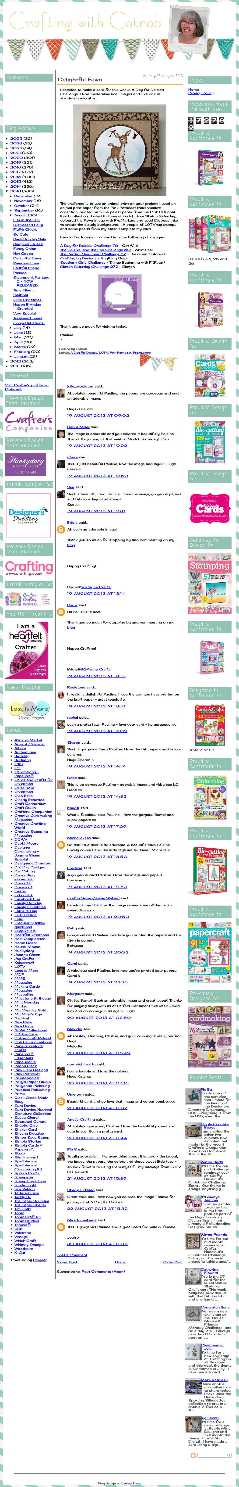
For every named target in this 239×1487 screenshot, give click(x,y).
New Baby (23, 1022)
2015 (16, 181)
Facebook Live (27, 899)
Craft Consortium (30, 804)
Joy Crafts (24, 958)
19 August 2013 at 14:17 (96, 766)
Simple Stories (27, 1141)
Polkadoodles (26, 1078)
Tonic (19, 1213)
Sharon (73, 742)
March (20, 347)
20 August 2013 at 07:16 (98, 1083)
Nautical (21, 1018)
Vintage (21, 1237)
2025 (17, 138)
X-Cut (19, 1252)
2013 (16, 191)
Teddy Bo (22, 1197)
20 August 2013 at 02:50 (99, 1018)
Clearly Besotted (29, 800)
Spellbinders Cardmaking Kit (28, 1167)
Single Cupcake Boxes (215, 1125)
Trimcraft (22, 1225)
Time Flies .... (24, 290)
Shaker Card (25, 1129)
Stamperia (23, 1177)
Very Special (24, 313)
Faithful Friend (26, 268)
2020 (17, 158)
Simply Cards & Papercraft (28, 1147)
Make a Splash (214, 1380)
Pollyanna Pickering (32, 1086)
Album (20, 748)
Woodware (23, 1249)
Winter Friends (214, 1234)
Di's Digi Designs (29, 867)
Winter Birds (212, 1162)
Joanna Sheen (27, 955)
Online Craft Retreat (32, 1038)
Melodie (74, 1029)
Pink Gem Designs (31, 1070)
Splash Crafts (27, 1173)
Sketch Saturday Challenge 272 (89, 267)
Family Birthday (28, 903)
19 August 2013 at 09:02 (98, 415)
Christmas (23, 792)
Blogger (40, 1260)
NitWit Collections (30, 1030)
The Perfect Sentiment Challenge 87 (93, 254)
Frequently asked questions (29, 925)
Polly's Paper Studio (32, 1082)
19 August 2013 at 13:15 (96, 676)
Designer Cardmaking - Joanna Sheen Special (27, 853)
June (19, 332)
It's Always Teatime (210, 1198)
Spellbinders (25, 1161)
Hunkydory (24, 951)
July (18, 328)
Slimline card (26, 1157)
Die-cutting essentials (24, 877)
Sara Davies (25, 1105)
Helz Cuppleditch (29, 939)
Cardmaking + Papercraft (26, 774)
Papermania (25, 1062)
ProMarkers (142, 352)
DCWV (20, 839)
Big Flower (210, 1418)
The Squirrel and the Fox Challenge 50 (95, 250)
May (19, 337)
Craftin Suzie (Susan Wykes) (93, 898)
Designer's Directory (32, 863)
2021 (16, 153)
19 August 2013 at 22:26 (97, 982)
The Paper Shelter (30, 1205)
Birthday (21, 756)
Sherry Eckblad (81, 1190)
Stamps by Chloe (30, 1181)
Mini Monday (26, 1002)
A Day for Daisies (83, 352)
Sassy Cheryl (26, 1117)
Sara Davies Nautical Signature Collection (33, 1111)
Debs (72, 778)
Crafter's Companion (33, 811)
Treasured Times (27, 318)
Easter (20, 891)
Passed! (20, 273)
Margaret (75, 994)
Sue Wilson (24, 1189)
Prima (19, 1094)
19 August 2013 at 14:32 (97, 796)
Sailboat (20, 295)
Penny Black (25, 1066)
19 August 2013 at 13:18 (96, 706)
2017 (16, 172)
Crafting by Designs (78, 258)
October (22, 206)
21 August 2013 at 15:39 (97, 1178)
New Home (24, 1026)
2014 (16, 186)
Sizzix (19, 1153)
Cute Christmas (27, 300)
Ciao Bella (23, 796)
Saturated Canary (30, 1121)
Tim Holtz (22, 1209)
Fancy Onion (24, 249)
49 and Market (28, 740)
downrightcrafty (81, 1064)
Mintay (20, 1006)
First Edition (25, 915)
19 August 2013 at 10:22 (97, 446)
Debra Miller (78, 427)
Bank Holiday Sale (29, 239)
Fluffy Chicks (25, 229)
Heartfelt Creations (31, 935)
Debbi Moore (26, 843)
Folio (18, 919)
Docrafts (22, 883)
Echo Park (23, 895)
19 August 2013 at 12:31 (96, 511)
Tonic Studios (26, 1221)
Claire (72, 457)
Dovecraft (23, 887)
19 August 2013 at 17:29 (97, 826)
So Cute (20, 234)
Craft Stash (25, 808)
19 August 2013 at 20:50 (98, 917)
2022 (16, 148)
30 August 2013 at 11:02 (97, 1244)
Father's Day (25, 911)
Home (120, 1262)
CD (17, 768)
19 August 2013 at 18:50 (97, 857)
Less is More (26, 970)
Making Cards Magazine (27, 988)
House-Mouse (27, 947)
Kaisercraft (24, 962)
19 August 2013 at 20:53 (98, 952)
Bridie (72, 522)
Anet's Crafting (81, 1119)
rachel (72, 717)
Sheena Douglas (29, 1133)
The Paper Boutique (31, 1201)
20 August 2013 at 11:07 (97, 1108)
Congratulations (215, 1307)
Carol (72, 963)
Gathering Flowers (209, 1271)
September (24, 210)
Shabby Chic (26, 1125)
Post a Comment (72, 1255)
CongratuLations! (29, 323)
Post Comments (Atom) (103, 1271)
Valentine (22, 1233)
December (24, 196)
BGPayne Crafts (96, 587)
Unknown (75, 1094)
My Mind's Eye (28, 1014)
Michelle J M (79, 838)
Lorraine (74, 868)
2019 (16, 162)
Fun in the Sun (26, 220)
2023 (16, 143)
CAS (18, 764)
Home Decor (25, 943)
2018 (16, 167)
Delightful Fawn (27, 258)
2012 (16, 361)
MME (19, 978)
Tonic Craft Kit (27, 1217)
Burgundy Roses (28, 244)
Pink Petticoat (27, 1074)
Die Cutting (24, 871)
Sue (70, 487)
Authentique (25, 752)
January (22, 356)
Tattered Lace (26, 1193)
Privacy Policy (201, 93)
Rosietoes (76, 687)
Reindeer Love (26, 263)
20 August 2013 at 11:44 (97, 1138)
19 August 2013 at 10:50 (97, 476)
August (21, 215)
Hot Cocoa (23, 253)
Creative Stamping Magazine (31, 833)
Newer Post (67, 1262)
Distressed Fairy (28, 225)
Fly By (206, 1089)
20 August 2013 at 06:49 (98, 1053)
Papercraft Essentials (24, 1056)
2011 (15, 366)
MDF (19, 974)
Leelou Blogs (131, 1483)
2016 (16, 177)
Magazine (23, 982)
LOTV (19, 966)
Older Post (173, 1262)
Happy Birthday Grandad (27, 306)
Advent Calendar (29, 744)
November (24, 201)
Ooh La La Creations (33, 1042)
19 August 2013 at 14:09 (97, 731)
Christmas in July (212, 1346)
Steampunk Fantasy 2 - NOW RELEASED (31, 281)
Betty (72, 928)
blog (71, 545)
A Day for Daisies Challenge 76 (89, 245)
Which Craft (25, 1241)
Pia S (72, 1149)
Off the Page (26, 1034)
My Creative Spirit (31, 1010)
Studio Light (25, 1185)
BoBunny (22, 760)
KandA (73, 808)
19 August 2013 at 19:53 (97, 887)
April (19, 342)
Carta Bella (24, 788)
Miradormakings (81, 1220)
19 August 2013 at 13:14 (96, 593)
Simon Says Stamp (31, 1137)
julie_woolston (80, 386)
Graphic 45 (25, 931)
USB (18, 1229)
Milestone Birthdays (32, 998)
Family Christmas (30, 907)
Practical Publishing (32, 1090)
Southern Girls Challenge (82, 262)
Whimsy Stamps (29, 1245)
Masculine (23, 994)
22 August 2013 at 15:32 (97, 1209)
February (22, 352)
